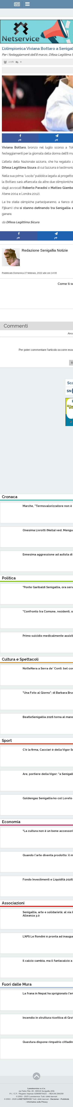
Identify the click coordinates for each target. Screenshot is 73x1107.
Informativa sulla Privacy (37, 1102)
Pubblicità (65, 1099)
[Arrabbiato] (19, 295)
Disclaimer (54, 1099)
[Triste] (56, 295)
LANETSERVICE (24, 1099)
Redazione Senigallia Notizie (45, 250)
